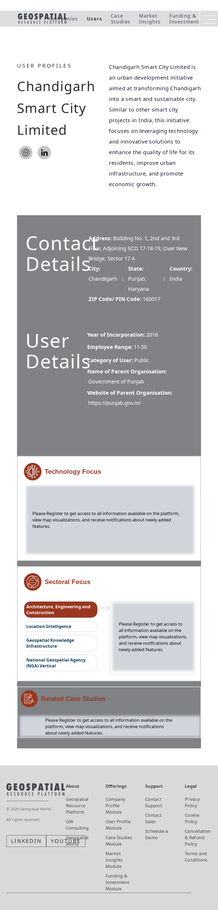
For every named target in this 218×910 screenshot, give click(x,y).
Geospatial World (77, 840)
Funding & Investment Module (118, 882)
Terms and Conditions (196, 856)
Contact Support (153, 802)
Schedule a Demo (156, 834)
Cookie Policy (192, 818)
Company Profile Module (115, 805)
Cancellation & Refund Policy (198, 837)
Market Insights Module (114, 859)
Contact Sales (153, 818)
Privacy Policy (192, 802)
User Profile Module (118, 824)
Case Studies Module (119, 840)
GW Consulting (77, 824)
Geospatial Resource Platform (77, 805)
